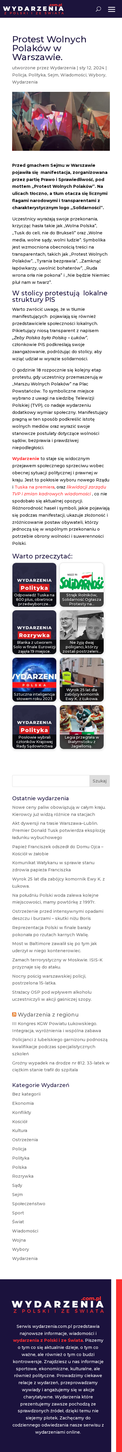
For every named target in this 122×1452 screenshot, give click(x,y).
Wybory (97, 75)
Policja (19, 75)
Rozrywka (22, 1176)
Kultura (19, 1130)
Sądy (17, 1185)
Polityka (37, 75)
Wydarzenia (63, 68)
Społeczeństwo (28, 1203)
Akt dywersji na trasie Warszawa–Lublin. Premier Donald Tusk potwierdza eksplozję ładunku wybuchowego (58, 830)
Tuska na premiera (34, 487)
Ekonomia (23, 1103)
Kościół (19, 1121)
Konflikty (21, 1112)
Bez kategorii (26, 1094)
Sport (18, 1213)
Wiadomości (73, 75)
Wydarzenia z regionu (48, 1014)
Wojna (19, 1240)
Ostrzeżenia (25, 1139)
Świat (18, 1221)
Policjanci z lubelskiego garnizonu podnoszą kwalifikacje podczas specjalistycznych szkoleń (59, 1046)
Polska (19, 1167)
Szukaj (100, 781)
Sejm (53, 75)
